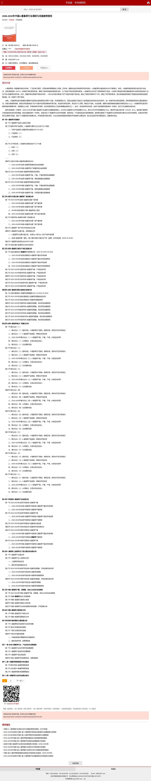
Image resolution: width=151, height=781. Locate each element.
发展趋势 (27, 651)
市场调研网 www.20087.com (73, 779)
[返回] (2, 3)
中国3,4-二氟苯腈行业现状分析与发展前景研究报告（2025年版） (26, 729)
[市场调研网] (148, 3)
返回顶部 (75, 763)
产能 (31, 175)
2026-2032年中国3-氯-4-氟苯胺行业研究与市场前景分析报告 (25, 747)
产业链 (77, 113)
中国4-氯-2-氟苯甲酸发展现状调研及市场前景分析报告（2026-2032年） (28, 753)
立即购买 (8, 68)
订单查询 (26, 68)
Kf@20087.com (13, 59)
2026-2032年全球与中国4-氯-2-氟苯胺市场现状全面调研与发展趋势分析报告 (30, 732)
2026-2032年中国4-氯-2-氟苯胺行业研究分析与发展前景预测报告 (26, 750)
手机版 (69, 3)
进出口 (18, 596)
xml (85, 779)
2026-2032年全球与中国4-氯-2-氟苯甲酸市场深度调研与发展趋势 (26, 735)
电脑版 (113, 769)
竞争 (53, 478)
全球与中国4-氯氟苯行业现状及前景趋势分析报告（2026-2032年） (27, 744)
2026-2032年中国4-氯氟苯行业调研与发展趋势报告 (40, 110)
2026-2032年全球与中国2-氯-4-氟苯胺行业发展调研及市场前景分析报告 (28, 756)
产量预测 (36, 537)
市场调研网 (79, 3)
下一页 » (20, 681)
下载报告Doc (44, 68)
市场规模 (26, 252)
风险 (50, 116)
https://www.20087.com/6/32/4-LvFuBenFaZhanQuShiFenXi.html (22, 77)
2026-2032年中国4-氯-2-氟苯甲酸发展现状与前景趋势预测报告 (25, 738)
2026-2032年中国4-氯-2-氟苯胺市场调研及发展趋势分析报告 (25, 741)
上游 (11, 551)
